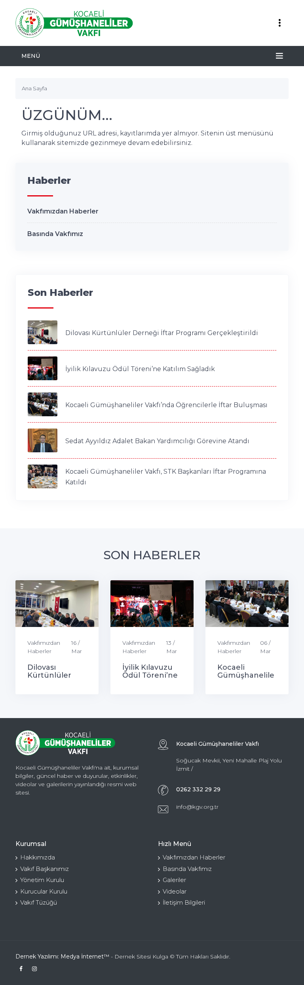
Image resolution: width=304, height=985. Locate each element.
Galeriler (174, 880)
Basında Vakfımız (55, 234)
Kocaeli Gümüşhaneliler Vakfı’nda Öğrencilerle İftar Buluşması (166, 405)
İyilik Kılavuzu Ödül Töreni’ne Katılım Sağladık (140, 369)
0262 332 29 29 (198, 789)
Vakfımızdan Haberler (63, 211)
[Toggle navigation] (279, 23)
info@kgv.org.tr (197, 806)
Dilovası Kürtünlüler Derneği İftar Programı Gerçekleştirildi (161, 333)
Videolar (174, 891)
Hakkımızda (37, 857)
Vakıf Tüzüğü (38, 902)
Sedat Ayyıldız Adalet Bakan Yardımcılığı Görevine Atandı (157, 441)
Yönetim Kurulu (42, 880)
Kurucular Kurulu (43, 891)
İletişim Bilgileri (184, 902)
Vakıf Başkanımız (44, 869)
